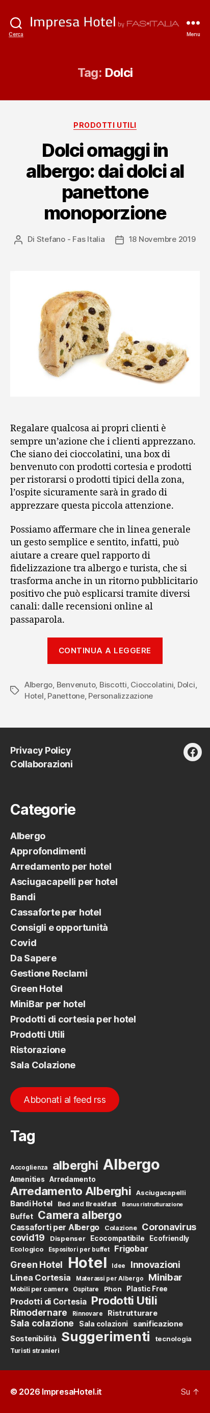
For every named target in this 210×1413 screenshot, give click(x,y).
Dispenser (68, 1238)
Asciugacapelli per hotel (64, 881)
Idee (118, 1265)
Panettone (66, 696)
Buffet (21, 1216)
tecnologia (173, 1339)
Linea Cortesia (40, 1277)
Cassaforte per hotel (55, 912)
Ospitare (86, 1289)
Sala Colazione (42, 1065)
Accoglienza (28, 1167)
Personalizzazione (120, 696)
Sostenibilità (33, 1338)
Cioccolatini (151, 684)
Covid (23, 942)
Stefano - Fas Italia (71, 239)
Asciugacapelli (161, 1192)
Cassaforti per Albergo (54, 1227)
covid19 (27, 1237)
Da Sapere (33, 958)
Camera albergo (79, 1215)
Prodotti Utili (104, 125)
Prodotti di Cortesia (48, 1302)
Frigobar (131, 1248)
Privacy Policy (40, 750)
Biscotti (113, 684)
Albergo (38, 684)
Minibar (165, 1277)
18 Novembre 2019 (162, 239)
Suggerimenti (105, 1336)
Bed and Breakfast (87, 1204)
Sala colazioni (103, 1324)
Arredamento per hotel (60, 866)
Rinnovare (87, 1313)
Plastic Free (147, 1289)
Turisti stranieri (34, 1350)
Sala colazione (42, 1323)
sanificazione (158, 1323)
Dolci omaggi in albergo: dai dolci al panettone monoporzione (105, 181)
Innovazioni (155, 1264)
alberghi (75, 1165)
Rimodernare (38, 1312)
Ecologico (27, 1249)
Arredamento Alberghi (71, 1191)
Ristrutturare (133, 1313)
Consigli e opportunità (59, 927)
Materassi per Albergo (109, 1278)
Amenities (27, 1179)
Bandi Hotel (31, 1203)
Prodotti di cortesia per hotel (73, 1019)
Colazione (120, 1228)
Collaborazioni (41, 764)
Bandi (23, 897)
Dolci (186, 684)
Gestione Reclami (49, 973)
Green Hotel (36, 988)
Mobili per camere (39, 1289)
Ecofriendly (169, 1238)
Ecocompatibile (117, 1238)
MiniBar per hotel (47, 1004)
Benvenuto (76, 684)
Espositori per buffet (78, 1249)
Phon (113, 1289)
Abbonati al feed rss (64, 1099)
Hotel (34, 696)
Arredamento (72, 1179)
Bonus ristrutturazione (152, 1204)
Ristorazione (38, 1049)
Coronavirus (169, 1227)
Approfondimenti (48, 851)
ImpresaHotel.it (72, 1392)
